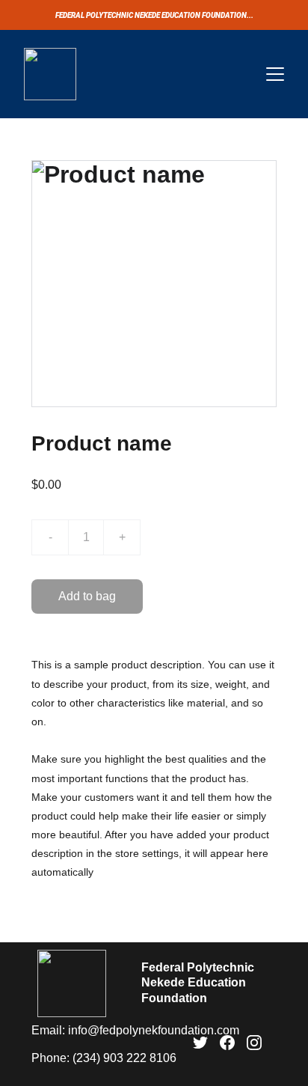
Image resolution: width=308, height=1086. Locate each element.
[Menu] (275, 74)
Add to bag (87, 596)
